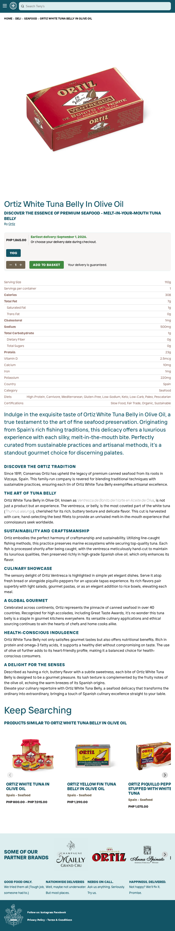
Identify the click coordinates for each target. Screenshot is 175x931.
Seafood (30, 18)
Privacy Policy (36, 919)
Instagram (47, 912)
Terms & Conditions (59, 919)
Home (8, 18)
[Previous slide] (10, 775)
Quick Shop (32, 817)
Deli (18, 18)
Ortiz (11, 224)
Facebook (60, 912)
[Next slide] (165, 775)
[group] (71, 854)
